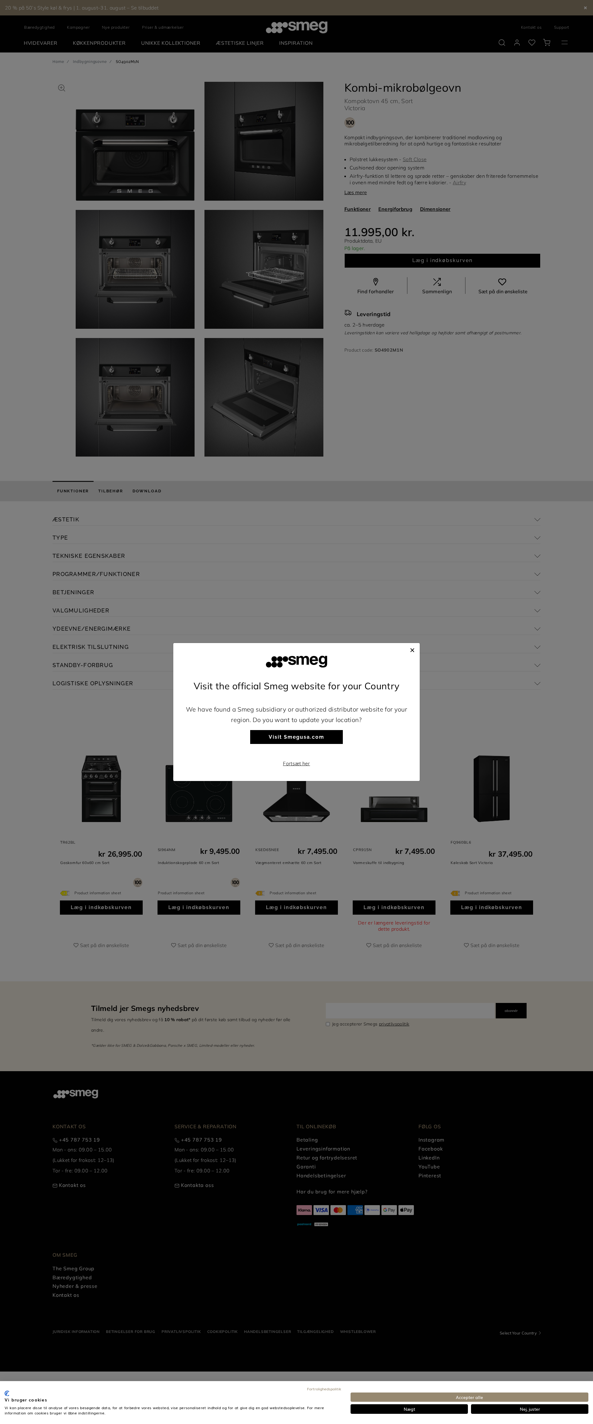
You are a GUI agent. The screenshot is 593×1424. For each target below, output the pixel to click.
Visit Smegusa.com (296, 737)
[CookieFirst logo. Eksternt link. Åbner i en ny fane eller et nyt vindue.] (7, 1393)
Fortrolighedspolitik (324, 1389)
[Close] (412, 649)
